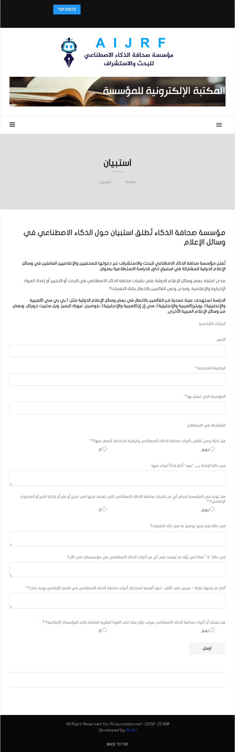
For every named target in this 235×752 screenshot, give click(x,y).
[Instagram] (125, 19)
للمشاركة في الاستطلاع (206, 425)
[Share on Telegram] (109, 680)
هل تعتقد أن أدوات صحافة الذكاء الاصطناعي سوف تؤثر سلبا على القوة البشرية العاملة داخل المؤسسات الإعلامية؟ (134, 622)
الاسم (221, 339)
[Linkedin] (117, 19)
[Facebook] (137, 19)
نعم (205, 449)
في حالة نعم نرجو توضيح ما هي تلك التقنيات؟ (188, 526)
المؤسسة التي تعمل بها (205, 396)
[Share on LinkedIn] (115, 680)
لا (100, 449)
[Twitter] (133, 19)
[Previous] (94, 9)
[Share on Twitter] (121, 680)
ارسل (207, 648)
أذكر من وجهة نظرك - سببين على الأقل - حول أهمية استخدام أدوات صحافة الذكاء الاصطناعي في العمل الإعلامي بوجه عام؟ (126, 588)
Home (130, 182)
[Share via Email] (104, 680)
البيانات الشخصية (212, 324)
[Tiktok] (101, 19)
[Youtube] (109, 19)
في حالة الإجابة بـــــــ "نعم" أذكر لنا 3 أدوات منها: (188, 465)
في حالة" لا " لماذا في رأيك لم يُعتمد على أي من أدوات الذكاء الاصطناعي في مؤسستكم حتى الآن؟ (146, 557)
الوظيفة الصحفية (210, 368)
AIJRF (131, 730)
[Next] (86, 9)
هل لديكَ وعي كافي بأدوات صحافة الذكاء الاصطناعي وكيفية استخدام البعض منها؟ (158, 441)
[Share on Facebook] (127, 680)
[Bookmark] (18, 125)
